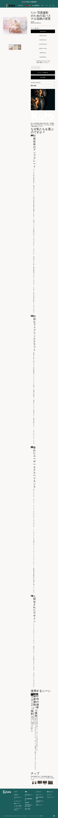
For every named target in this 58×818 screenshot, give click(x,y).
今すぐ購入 (43, 77)
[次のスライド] (26, 25)
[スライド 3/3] (19, 47)
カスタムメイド (50, 797)
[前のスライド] (4, 25)
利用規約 (27, 802)
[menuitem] (20, 5)
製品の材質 (27, 809)
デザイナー (49, 794)
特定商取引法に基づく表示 (28, 805)
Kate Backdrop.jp (9, 815)
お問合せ (16, 794)
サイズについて (17, 801)
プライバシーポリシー (33, 815)
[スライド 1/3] (11, 47)
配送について (17, 803)
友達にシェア (39, 805)
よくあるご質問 (17, 806)
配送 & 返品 (33, 85)
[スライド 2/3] (15, 47)
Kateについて (39, 794)
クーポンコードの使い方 (17, 809)
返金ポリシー (26, 815)
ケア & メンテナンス (35, 82)
